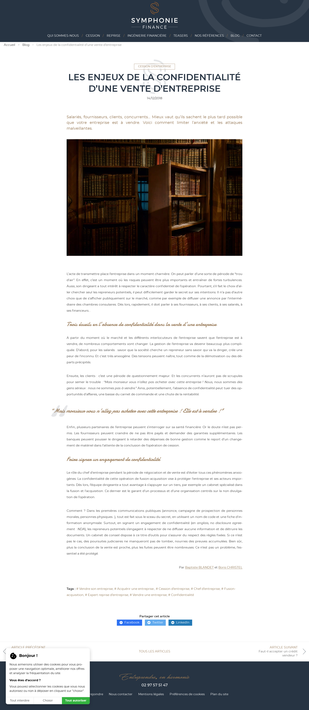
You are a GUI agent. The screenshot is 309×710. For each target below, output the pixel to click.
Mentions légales (151, 694)
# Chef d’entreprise (205, 588)
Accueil (9, 44)
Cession (93, 35)
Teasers (180, 35)
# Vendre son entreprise (94, 588)
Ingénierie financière (147, 35)
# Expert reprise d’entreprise (106, 595)
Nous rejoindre (92, 694)
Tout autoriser (75, 700)
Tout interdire (19, 700)
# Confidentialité (181, 595)
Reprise (114, 35)
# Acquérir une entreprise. (134, 588)
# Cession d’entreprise (172, 588)
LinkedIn (182, 622)
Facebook (131, 622)
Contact (254, 35)
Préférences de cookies (187, 694)
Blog (235, 35)
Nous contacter (120, 694)
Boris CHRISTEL (230, 567)
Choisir (48, 700)
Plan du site (219, 694)
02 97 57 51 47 (154, 685)
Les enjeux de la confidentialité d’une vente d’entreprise (79, 44)
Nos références (209, 35)
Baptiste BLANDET (199, 567)
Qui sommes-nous (63, 35)
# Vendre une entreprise (148, 595)
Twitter (157, 622)
